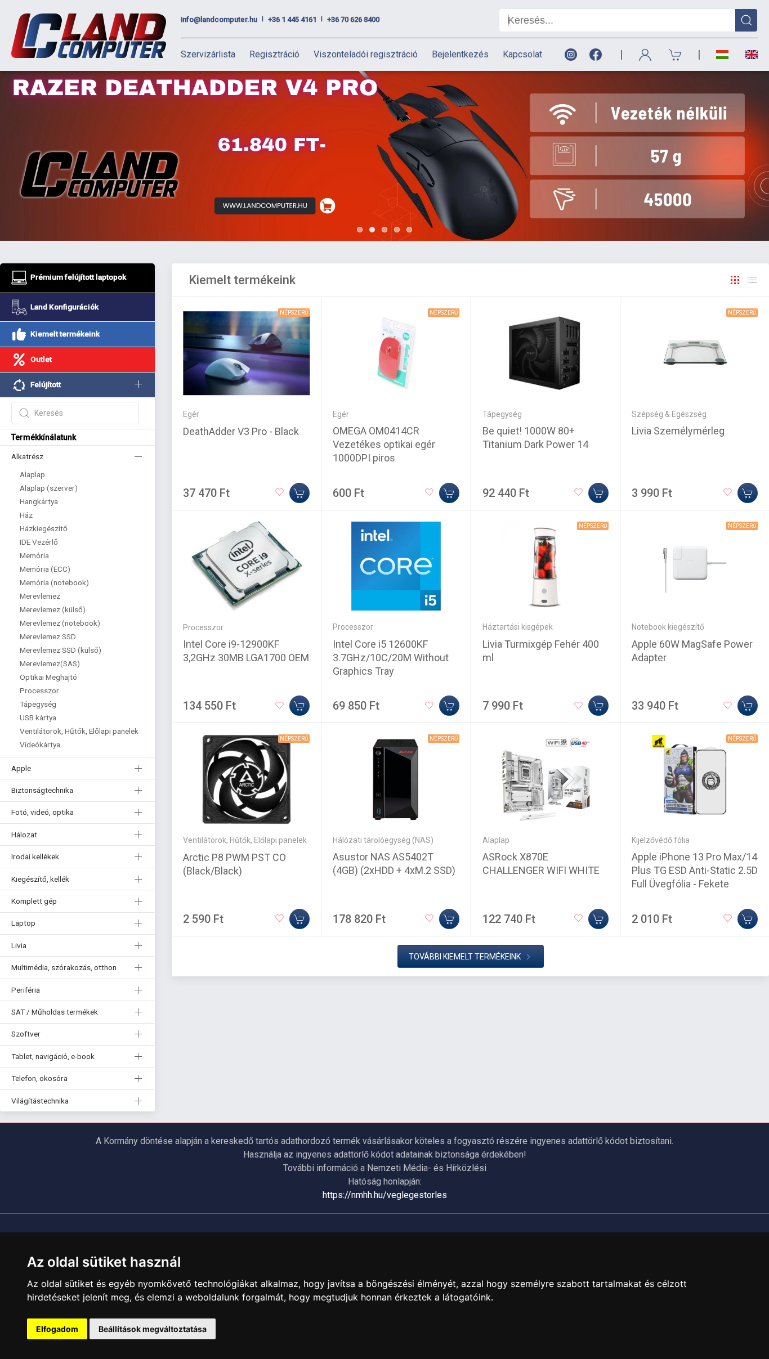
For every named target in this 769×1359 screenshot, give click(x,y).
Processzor (39, 690)
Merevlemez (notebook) (60, 622)
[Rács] (735, 280)
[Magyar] (722, 54)
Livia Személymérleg (678, 431)
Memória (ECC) (45, 568)
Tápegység (38, 703)
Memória (34, 555)
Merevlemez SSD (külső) (60, 649)
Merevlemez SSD (48, 636)
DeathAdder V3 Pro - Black (241, 431)
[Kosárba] (299, 493)
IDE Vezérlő (39, 541)
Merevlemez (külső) (53, 609)
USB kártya (38, 717)
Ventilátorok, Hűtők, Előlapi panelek (79, 730)
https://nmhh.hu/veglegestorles (385, 1195)
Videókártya (40, 744)
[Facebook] (598, 54)
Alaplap (32, 474)
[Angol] (747, 54)
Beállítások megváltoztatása (153, 1329)
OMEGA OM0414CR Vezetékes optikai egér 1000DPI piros (384, 444)
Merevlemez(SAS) (50, 663)
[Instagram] (570, 54)
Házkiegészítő (44, 528)
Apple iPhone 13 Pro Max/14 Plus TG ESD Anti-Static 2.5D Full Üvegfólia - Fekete (695, 870)
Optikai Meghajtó (48, 676)
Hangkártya (39, 501)
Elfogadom (57, 1329)
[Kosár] (675, 54)
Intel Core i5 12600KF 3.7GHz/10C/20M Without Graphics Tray (391, 657)
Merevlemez (40, 595)
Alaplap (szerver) (49, 487)
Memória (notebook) (54, 582)
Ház (26, 514)
